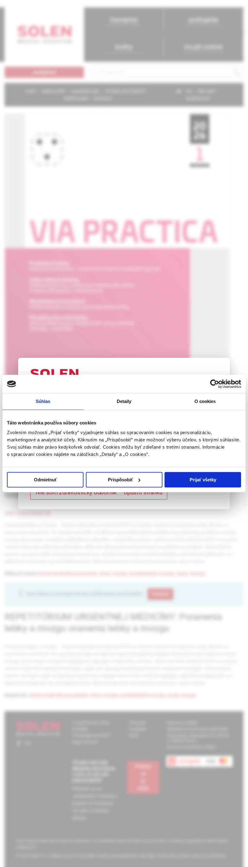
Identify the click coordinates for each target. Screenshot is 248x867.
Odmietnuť (45, 479)
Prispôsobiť (120, 479)
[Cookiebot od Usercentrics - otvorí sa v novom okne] (214, 383)
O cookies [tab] (205, 401)
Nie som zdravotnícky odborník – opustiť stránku (98, 492)
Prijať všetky (203, 479)
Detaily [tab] (124, 401)
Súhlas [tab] (43, 401)
